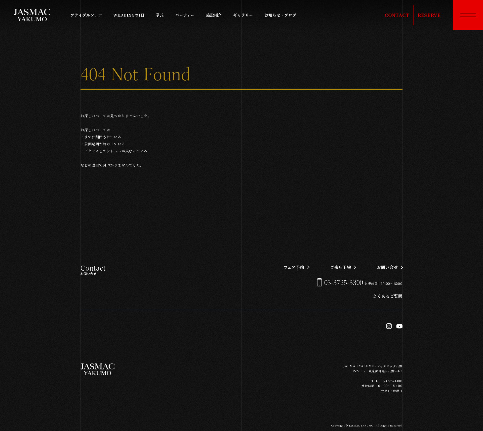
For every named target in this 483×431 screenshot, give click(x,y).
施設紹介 (214, 15)
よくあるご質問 (388, 296)
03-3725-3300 (344, 282)
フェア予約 (294, 267)
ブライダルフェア (86, 15)
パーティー (185, 15)
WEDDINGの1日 (128, 15)
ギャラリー (243, 15)
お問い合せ (387, 267)
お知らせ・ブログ (280, 15)
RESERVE (429, 15)
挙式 (160, 15)
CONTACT (397, 15)
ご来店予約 (340, 267)
